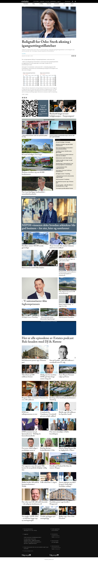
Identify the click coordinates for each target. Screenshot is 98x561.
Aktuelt (72, 4)
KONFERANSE (53, 1)
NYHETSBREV (36, 1)
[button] (23, 127)
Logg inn (59, 1)
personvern (31, 550)
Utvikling (41, 4)
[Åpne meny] (75, 1)
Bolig (34, 4)
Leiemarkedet (56, 4)
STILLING (47, 1)
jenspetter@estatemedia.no (56, 547)
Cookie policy (26, 550)
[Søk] (72, 1)
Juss (64, 4)
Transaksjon (26, 4)
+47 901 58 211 (57, 537)
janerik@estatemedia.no (55, 535)
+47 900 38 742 (57, 549)
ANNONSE (42, 1)
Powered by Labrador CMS (49, 559)
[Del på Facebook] (72, 56)
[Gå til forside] (25, 1)
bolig (27, 94)
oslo (23, 94)
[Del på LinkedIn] (73, 56)
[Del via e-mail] (75, 56)
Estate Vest (49, 4)
